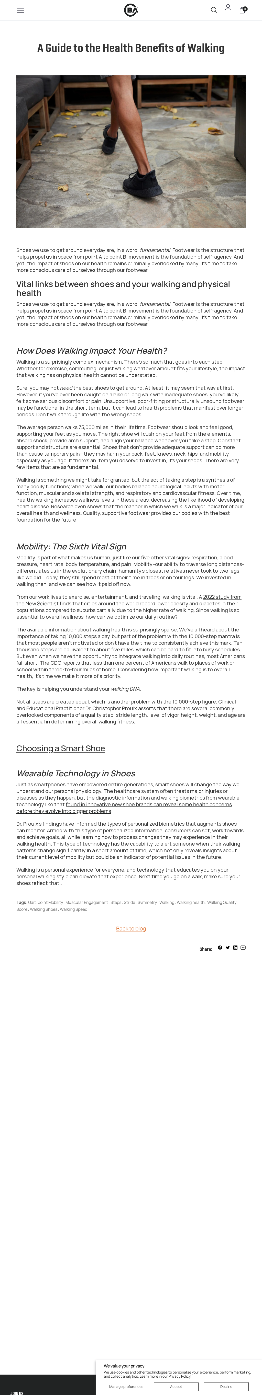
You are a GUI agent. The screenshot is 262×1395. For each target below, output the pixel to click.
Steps (116, 902)
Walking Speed (73, 909)
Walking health (191, 902)
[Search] (214, 11)
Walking (166, 902)
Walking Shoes (43, 909)
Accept (176, 1386)
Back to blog (131, 928)
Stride (129, 902)
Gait (32, 902)
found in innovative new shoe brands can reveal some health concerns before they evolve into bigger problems (124, 807)
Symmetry (147, 902)
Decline (226, 1386)
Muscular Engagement (87, 902)
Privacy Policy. (180, 1376)
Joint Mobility (50, 902)
